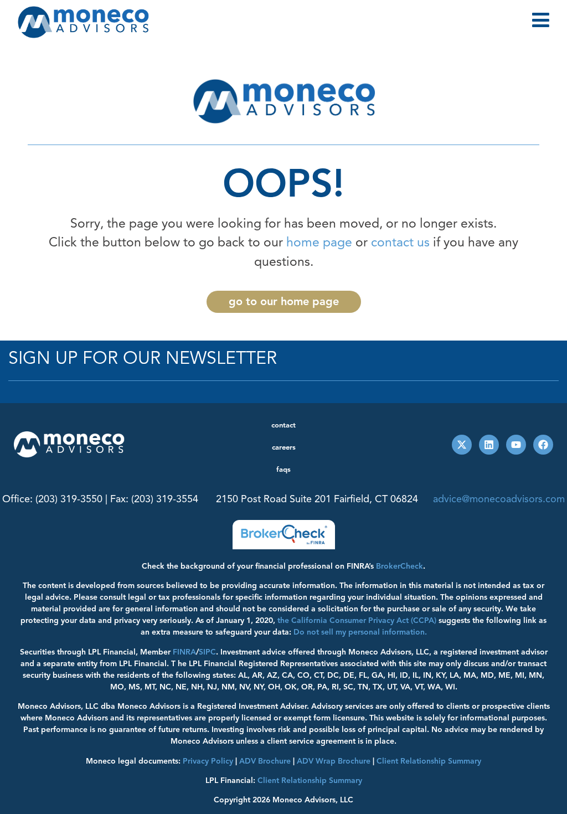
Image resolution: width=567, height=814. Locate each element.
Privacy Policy (208, 761)
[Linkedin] (489, 445)
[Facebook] (543, 445)
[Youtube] (516, 445)
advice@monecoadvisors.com (499, 499)
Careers (284, 447)
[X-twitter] (462, 445)
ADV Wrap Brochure (333, 761)
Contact (283, 425)
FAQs (283, 469)
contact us (400, 242)
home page (319, 242)
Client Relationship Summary (309, 780)
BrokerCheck (399, 566)
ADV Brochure (265, 761)
